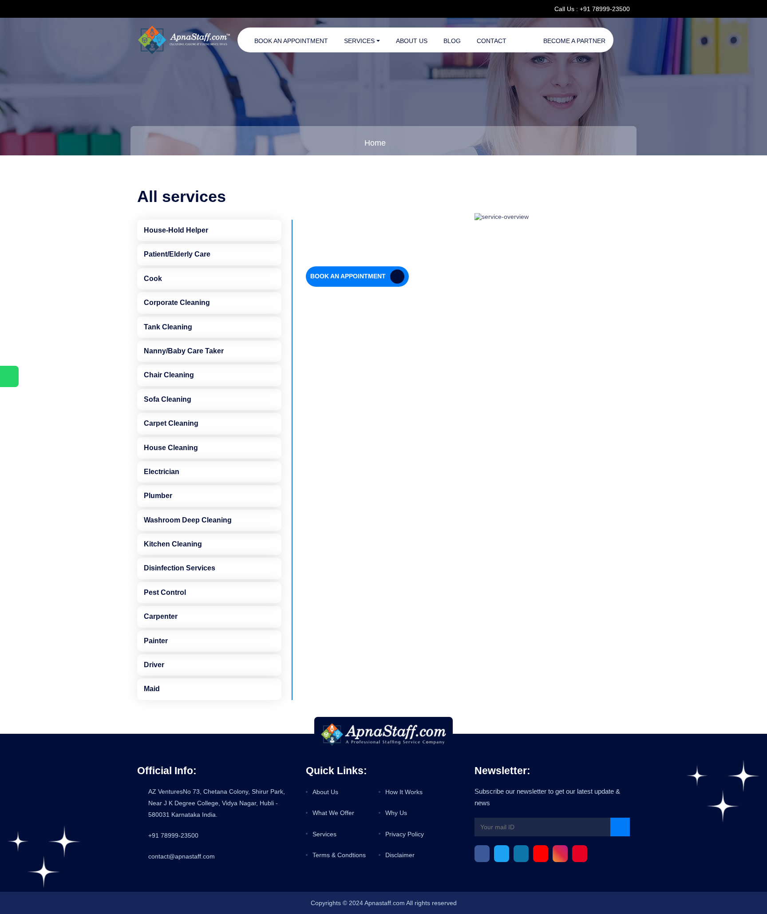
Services (359, 40)
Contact (491, 40)
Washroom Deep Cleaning (188, 520)
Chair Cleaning (169, 375)
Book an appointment (291, 40)
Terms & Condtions (339, 855)
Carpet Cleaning (171, 423)
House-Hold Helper (176, 230)
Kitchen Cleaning (173, 544)
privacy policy (404, 834)
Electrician (161, 471)
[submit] (620, 827)
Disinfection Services (179, 568)
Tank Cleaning (168, 327)
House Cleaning (171, 447)
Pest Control (165, 592)
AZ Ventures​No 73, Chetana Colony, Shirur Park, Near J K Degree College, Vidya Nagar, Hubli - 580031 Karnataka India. (216, 803)
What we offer (333, 812)
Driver (154, 665)
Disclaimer (400, 855)
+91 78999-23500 (173, 835)
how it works (404, 791)
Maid (152, 688)
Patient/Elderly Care (177, 254)
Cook (153, 278)
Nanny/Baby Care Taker (184, 351)
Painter (156, 641)
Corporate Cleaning (177, 302)
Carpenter (161, 616)
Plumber (158, 495)
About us (411, 40)
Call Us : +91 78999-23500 (592, 8)
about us (325, 791)
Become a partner (574, 40)
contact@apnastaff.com (181, 856)
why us (396, 812)
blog (452, 40)
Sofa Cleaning (167, 399)
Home (375, 142)
